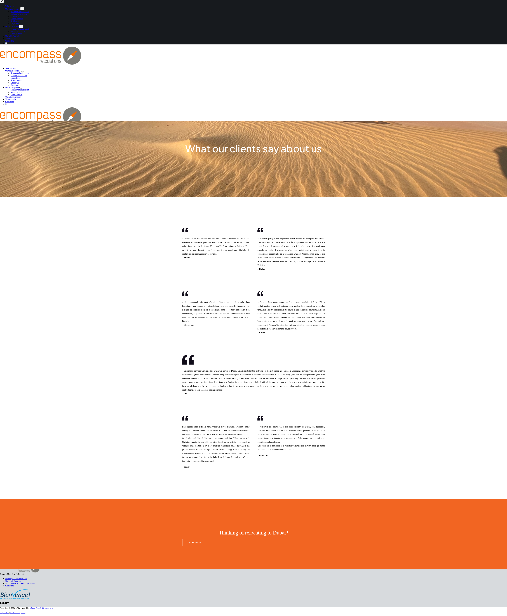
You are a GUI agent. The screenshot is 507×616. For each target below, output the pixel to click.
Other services (16, 94)
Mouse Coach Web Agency (41, 608)
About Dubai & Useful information (20, 583)
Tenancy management (20, 90)
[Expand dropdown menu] (22, 71)
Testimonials (10, 99)
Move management (19, 92)
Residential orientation (20, 73)
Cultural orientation (19, 75)
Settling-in (15, 83)
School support (17, 80)
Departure (15, 85)
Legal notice (4, 613)
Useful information (13, 97)
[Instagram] (4, 604)
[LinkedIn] (7, 604)
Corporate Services (13, 581)
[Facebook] (1, 604)
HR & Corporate (12, 87)
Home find (15, 78)
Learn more (194, 542)
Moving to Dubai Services (16, 578)
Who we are (10, 68)
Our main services (12, 71)
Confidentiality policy (18, 613)
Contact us (9, 102)
